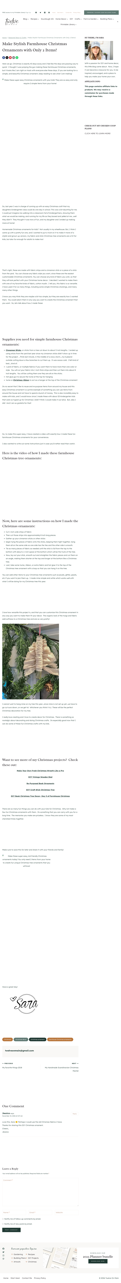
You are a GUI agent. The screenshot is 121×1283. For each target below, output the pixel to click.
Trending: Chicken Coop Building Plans (101, 12)
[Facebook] (36, 12)
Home (53, 12)
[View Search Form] (118, 22)
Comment (8, 1180)
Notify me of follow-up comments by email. (22, 1219)
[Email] (13, 57)
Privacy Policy (76, 12)
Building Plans (20, 1258)
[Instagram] (44, 12)
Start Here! (15, 1278)
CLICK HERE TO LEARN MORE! (98, 133)
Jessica (6, 1113)
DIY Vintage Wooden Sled (40, 777)
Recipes (31, 1254)
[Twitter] (40, 12)
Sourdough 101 (47, 19)
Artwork (17, 1262)
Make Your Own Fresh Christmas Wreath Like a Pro (40, 771)
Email (32, 1212)
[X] (7, 57)
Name (6, 1212)
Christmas (7, 1039)
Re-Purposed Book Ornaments (40, 783)
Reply (75, 1114)
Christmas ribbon (21, 380)
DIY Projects (33, 1258)
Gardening (18, 1254)
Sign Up (28, 12)
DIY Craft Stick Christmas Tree (40, 790)
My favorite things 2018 (12, 1066)
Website (59, 1212)
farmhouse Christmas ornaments (60, 1039)
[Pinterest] (49, 12)
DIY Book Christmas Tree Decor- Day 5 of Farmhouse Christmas (40, 796)
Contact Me (69, 12)
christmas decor (21, 1039)
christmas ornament (38, 1039)
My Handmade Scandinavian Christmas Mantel (61, 1067)
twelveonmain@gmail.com (19, 1050)
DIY (71, 19)
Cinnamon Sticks (13, 350)
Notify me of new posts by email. (18, 1224)
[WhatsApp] (17, 57)
